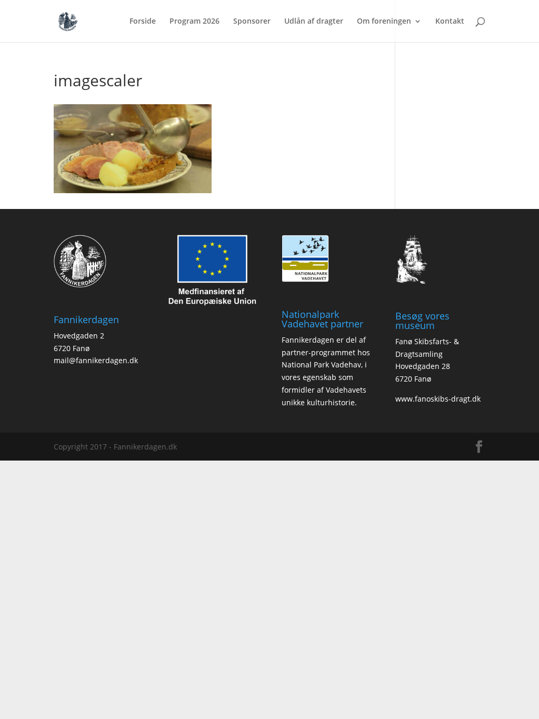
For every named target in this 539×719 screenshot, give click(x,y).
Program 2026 (194, 21)
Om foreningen (384, 21)
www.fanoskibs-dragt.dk (438, 399)
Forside (142, 21)
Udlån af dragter (313, 21)
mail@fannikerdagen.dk (96, 360)
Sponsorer (252, 21)
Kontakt (449, 21)
